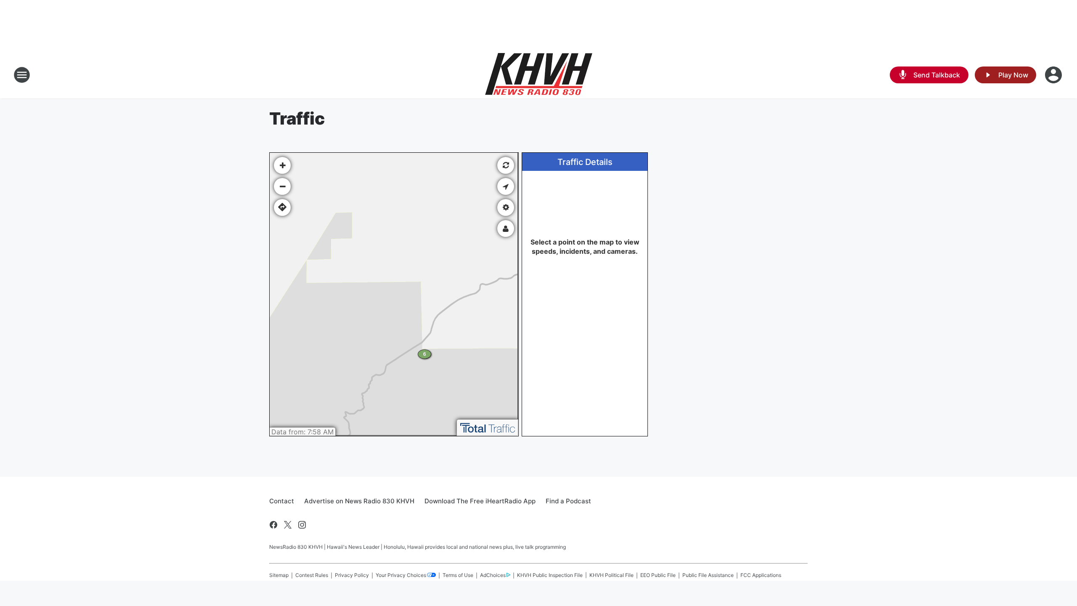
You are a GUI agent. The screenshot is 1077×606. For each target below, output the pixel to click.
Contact (281, 501)
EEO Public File (658, 575)
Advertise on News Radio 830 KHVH (359, 501)
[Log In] (1054, 74)
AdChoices (493, 575)
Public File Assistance (708, 575)
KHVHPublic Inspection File (550, 575)
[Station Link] (538, 75)
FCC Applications (760, 575)
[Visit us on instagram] (302, 525)
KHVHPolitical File (611, 575)
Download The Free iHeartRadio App (480, 501)
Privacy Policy (352, 575)
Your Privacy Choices (401, 575)
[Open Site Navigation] (21, 74)
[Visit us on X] (288, 525)
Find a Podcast (568, 501)
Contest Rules (311, 575)
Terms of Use (458, 575)
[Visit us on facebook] (273, 525)
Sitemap (279, 575)
